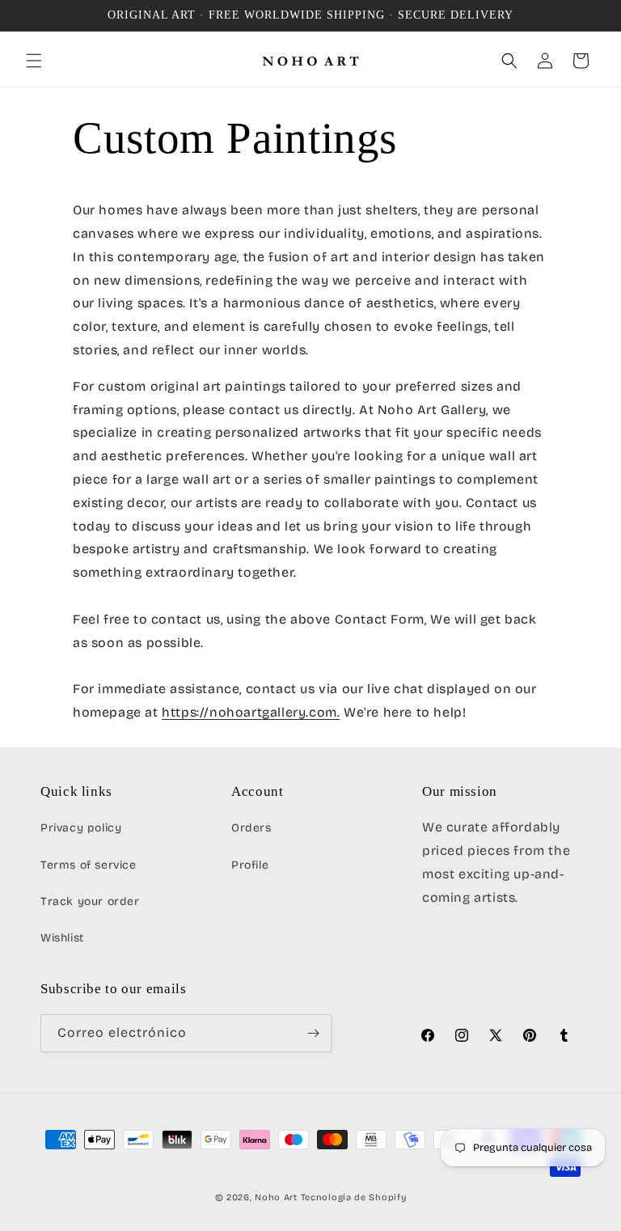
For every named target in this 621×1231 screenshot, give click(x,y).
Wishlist (62, 938)
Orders (251, 828)
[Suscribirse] (313, 1033)
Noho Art (276, 1197)
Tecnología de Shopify (354, 1197)
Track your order (90, 901)
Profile (249, 865)
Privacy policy (80, 828)
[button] (34, 60)
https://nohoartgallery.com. (251, 712)
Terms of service (88, 865)
